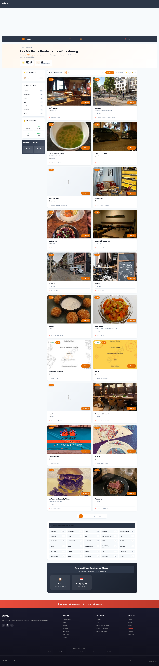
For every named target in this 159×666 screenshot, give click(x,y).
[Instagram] (7, 625)
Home (22, 47)
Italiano (130, 619)
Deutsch (130, 631)
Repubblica (50, 651)
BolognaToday (90, 651)
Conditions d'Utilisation (102, 628)
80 (100, 516)
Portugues (131, 634)
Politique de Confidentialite (103, 625)
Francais (130, 628)
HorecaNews (71, 651)
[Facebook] (3, 625)
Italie (64, 622)
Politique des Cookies (101, 631)
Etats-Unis (66, 634)
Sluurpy (65, 637)
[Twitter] (12, 625)
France (65, 625)
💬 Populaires (119, 72)
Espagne (65, 628)
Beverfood (81, 651)
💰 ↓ (133, 72)
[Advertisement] (79, 21)
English (130, 622)
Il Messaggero (60, 651)
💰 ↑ (127, 72)
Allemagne (66, 631)
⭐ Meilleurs (109, 72)
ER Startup (100, 651)
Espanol (130, 625)
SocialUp (109, 651)
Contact (98, 622)
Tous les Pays (67, 619)
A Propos (98, 619)
